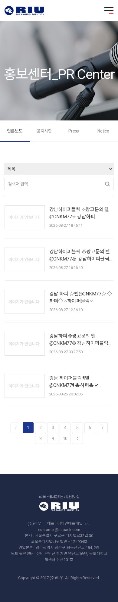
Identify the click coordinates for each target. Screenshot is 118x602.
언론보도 (14, 131)
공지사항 (44, 131)
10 (65, 438)
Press (73, 131)
